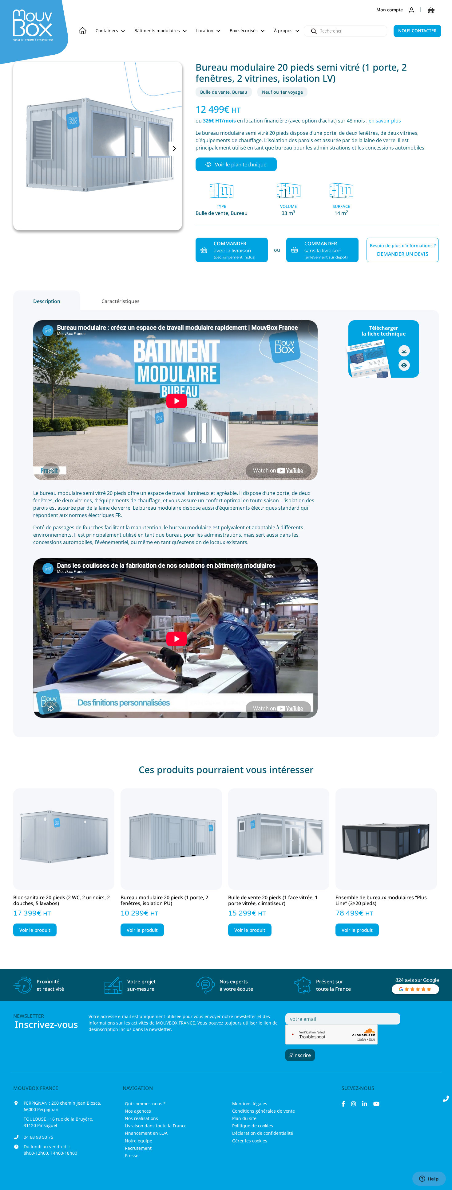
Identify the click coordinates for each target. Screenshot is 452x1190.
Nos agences (138, 1111)
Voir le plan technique (240, 164)
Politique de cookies (252, 1126)
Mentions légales (249, 1103)
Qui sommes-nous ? (145, 1103)
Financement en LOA (146, 1133)
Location (205, 30)
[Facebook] (343, 1103)
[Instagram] (353, 1103)
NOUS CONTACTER (417, 30)
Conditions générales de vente (263, 1111)
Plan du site (244, 1118)
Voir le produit (34, 930)
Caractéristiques (120, 301)
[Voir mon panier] (431, 10)
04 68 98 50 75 (38, 1137)
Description (46, 301)
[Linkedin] (364, 1103)
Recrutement (138, 1148)
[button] (236, 164)
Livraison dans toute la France (156, 1126)
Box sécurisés (244, 30)
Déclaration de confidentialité (262, 1133)
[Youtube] (376, 1103)
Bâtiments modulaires (157, 30)
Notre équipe (138, 1141)
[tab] (46, 300)
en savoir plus (385, 120)
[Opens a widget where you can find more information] (429, 1179)
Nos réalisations (141, 1118)
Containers (107, 30)
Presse (131, 1155)
